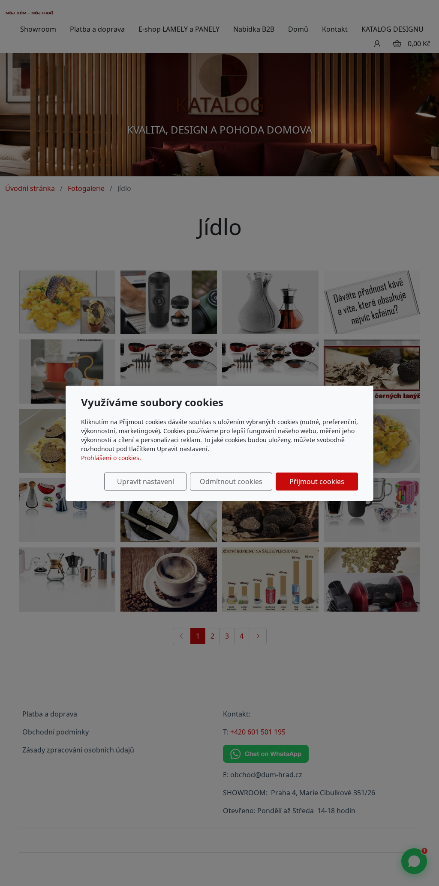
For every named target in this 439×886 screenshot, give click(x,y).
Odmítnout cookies (231, 481)
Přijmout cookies (316, 481)
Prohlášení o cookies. (111, 458)
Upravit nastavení (145, 481)
